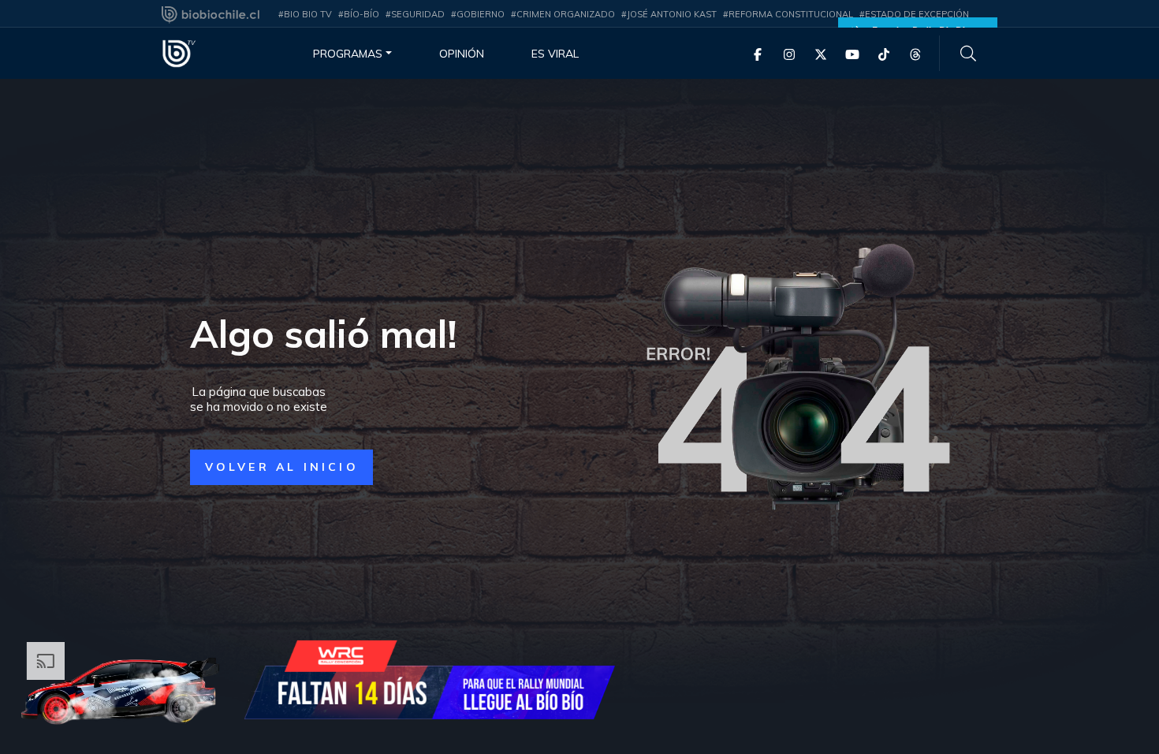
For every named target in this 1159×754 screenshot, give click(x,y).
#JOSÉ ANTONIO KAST (669, 14)
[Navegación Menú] (968, 53)
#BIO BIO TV (305, 14)
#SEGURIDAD (415, 14)
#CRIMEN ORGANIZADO (563, 14)
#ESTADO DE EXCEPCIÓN (914, 14)
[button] (281, 467)
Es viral (555, 54)
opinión (461, 54)
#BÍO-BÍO (358, 14)
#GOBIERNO (478, 14)
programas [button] (347, 54)
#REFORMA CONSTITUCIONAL (788, 14)
